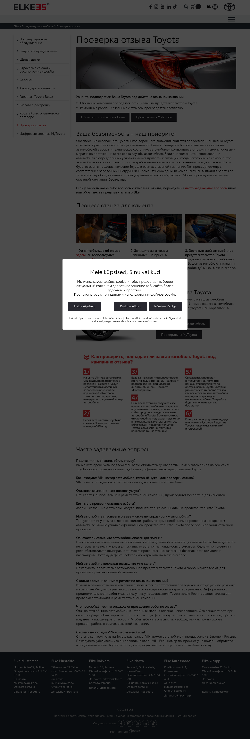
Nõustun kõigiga (165, 306)
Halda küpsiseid (84, 306)
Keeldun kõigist (130, 306)
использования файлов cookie (149, 294)
